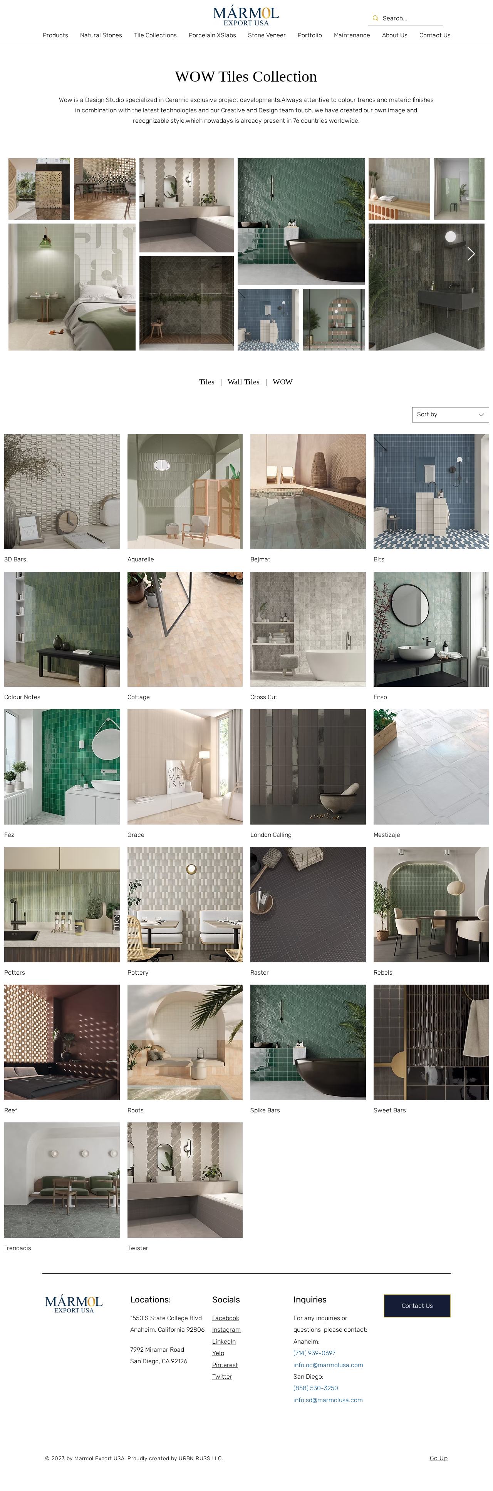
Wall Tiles (245, 381)
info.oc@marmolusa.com (328, 1365)
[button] (55, 35)
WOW (283, 381)
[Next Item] (471, 254)
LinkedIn (224, 1341)
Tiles (207, 381)
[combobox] (450, 414)
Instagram (226, 1329)
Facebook (225, 1318)
